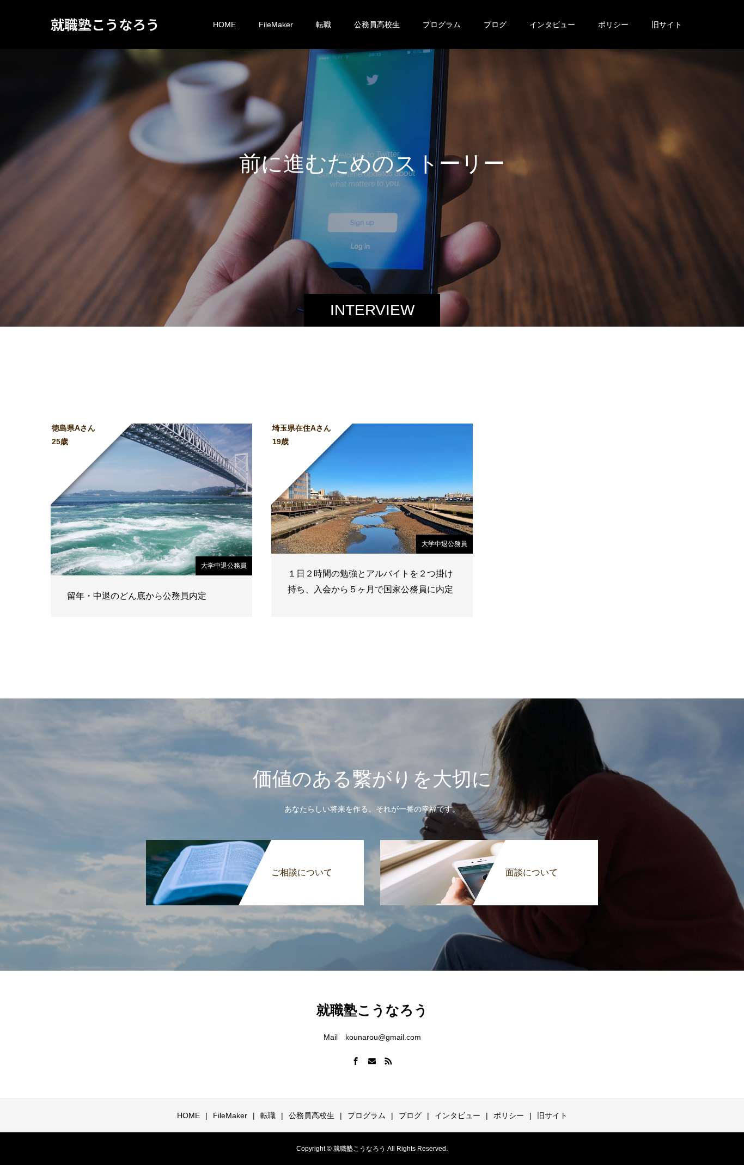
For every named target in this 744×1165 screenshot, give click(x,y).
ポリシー (613, 24)
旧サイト (666, 24)
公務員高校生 (377, 24)
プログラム (442, 24)
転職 (323, 24)
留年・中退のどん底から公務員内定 (136, 595)
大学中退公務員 (224, 565)
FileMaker (276, 24)
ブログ (495, 24)
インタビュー (552, 24)
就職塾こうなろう (105, 24)
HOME (224, 24)
